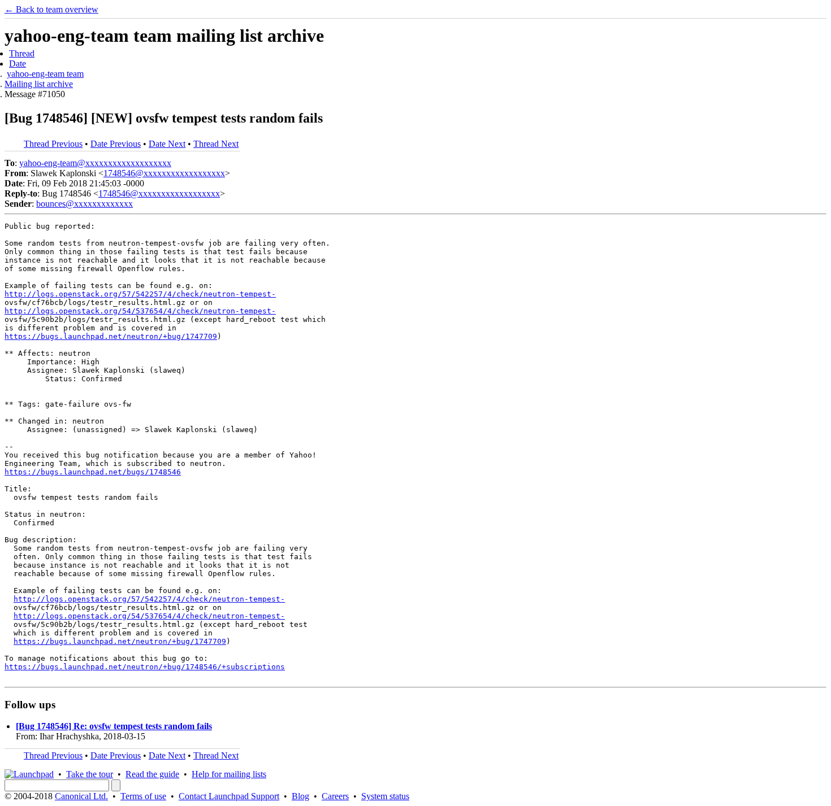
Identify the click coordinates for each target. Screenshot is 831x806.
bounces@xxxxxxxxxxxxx (84, 203)
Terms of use (143, 796)
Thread (21, 53)
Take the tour (89, 774)
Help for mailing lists (229, 774)
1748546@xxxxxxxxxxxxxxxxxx (164, 173)
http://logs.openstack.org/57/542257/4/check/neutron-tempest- (140, 294)
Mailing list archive (39, 84)
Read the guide (152, 774)
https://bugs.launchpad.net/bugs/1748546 (93, 472)
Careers (335, 796)
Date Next (167, 144)
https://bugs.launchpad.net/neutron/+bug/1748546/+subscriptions (145, 667)
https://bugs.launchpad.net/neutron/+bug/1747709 (111, 336)
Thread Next (216, 144)
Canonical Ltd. (81, 796)
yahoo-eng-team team (45, 74)
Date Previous (115, 144)
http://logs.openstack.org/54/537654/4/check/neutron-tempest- (140, 311)
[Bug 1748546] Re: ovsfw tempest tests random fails (114, 726)
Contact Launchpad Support (229, 796)
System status (385, 796)
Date (17, 63)
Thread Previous (53, 144)
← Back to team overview (51, 9)
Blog (300, 796)
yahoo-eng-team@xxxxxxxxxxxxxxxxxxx (95, 163)
